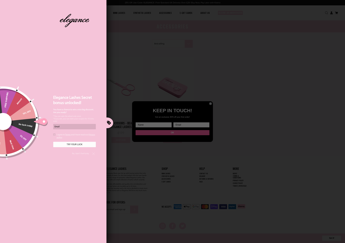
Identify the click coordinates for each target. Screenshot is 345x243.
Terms (67, 135)
